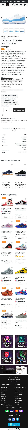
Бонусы (3, 398)
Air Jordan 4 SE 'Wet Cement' (5, 277)
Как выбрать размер (20, 387)
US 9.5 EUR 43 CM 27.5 (17, 81)
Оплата (3, 394)
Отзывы (3, 400)
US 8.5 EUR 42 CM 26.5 (6, 84)
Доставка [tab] (14, 130)
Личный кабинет (19, 392)
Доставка (3, 392)
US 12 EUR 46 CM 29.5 (6, 79)
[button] (2, 17)
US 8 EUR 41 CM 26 (17, 84)
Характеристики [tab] (6, 128)
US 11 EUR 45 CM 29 (17, 79)
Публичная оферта (6, 405)
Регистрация (18, 394)
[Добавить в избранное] (3, 115)
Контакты (3, 402)
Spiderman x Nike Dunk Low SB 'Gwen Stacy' (6, 232)
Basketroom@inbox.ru (14, 379)
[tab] (6, 273)
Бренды (3, 120)
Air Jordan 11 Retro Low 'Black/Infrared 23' (20, 183)
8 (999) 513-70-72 (14, 377)
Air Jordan (14, 120)
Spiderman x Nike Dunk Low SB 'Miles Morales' (20, 209)
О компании (4, 387)
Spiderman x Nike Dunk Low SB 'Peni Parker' (20, 232)
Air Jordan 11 (21, 120)
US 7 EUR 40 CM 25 (5, 86)
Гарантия (3, 396)
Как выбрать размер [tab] (20, 128)
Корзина (17, 396)
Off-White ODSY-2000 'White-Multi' (6, 321)
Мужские (8, 120)
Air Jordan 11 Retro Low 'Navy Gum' (6, 183)
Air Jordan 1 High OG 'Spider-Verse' (6, 209)
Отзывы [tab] (13, 128)
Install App (12, 429)
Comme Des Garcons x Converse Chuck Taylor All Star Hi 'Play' (6, 254)
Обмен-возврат (19, 390)
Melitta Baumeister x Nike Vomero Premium (6, 298)
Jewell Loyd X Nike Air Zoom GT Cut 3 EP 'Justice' (20, 254)
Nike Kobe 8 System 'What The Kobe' (20, 298)
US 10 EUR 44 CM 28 (6, 81)
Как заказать (4, 390)
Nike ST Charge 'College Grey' (20, 321)
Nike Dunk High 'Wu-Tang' (20, 277)
